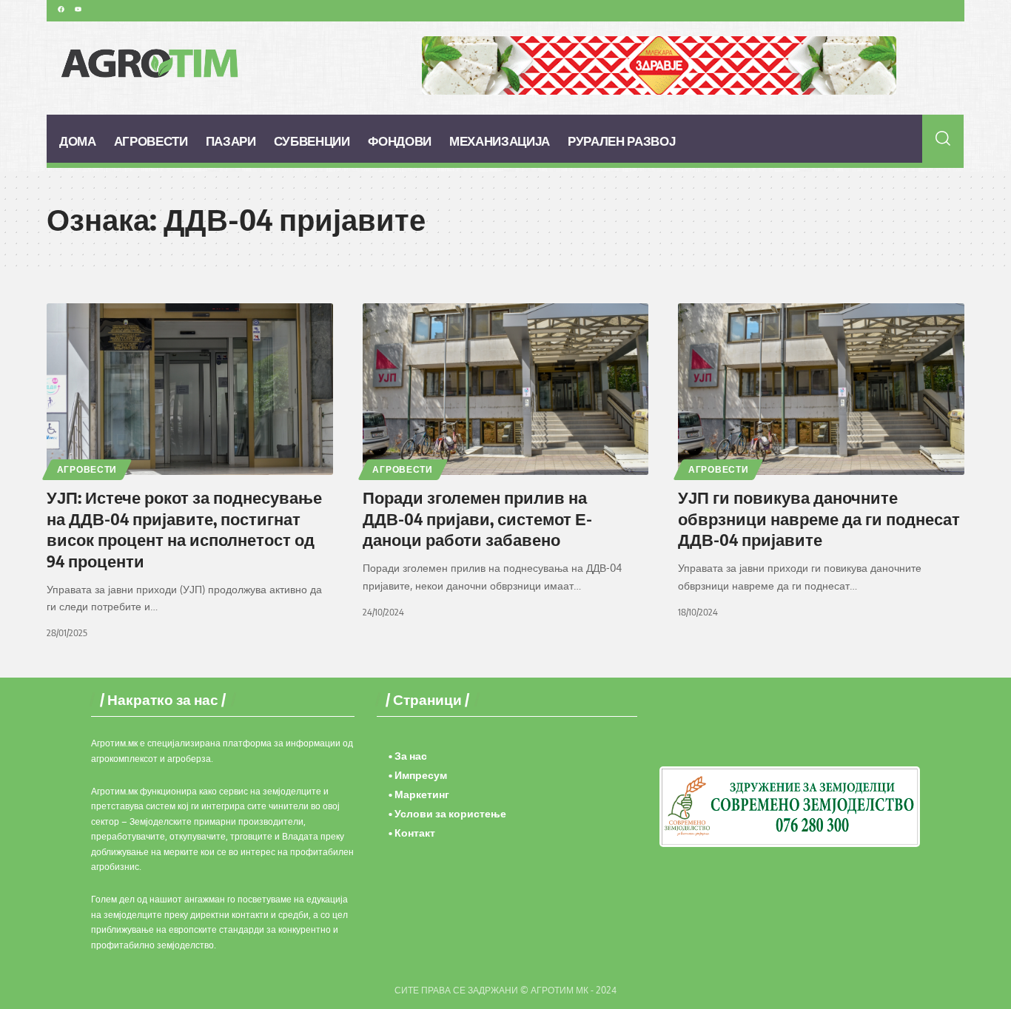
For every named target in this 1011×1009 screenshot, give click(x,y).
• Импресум (418, 775)
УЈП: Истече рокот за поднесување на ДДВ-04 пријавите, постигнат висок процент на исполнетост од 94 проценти (184, 529)
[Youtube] (77, 9)
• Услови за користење (447, 813)
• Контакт (412, 832)
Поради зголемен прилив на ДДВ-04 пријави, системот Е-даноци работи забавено (477, 518)
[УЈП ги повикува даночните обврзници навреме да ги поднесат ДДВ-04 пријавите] (821, 389)
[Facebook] (60, 9)
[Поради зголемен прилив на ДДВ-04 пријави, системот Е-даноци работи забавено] (506, 389)
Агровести (87, 469)
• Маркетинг (419, 794)
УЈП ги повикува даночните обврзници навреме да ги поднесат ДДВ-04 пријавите (819, 518)
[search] (943, 138)
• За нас (408, 755)
